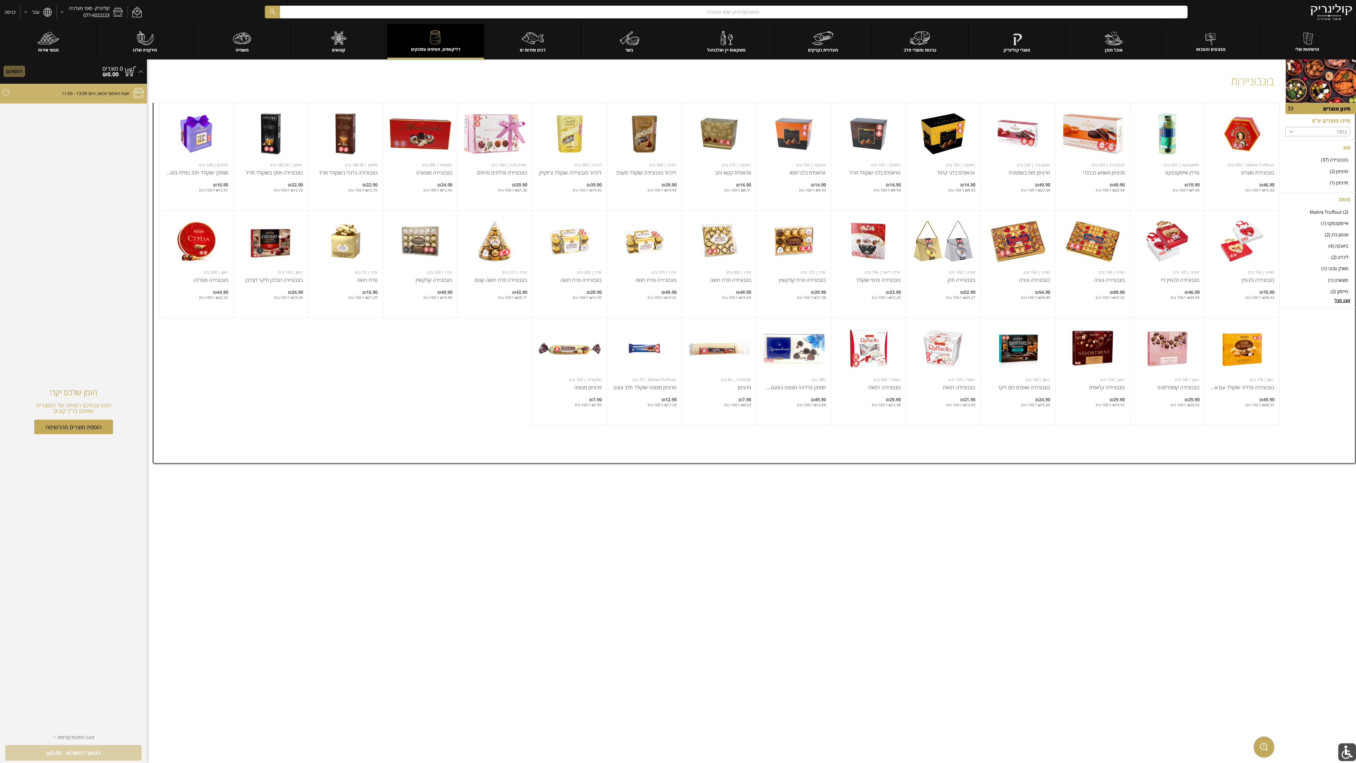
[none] (1242, 156)
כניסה (10, 12)
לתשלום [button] (14, 71)
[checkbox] (1317, 160)
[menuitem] (1307, 41)
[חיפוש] (272, 12)
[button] (137, 12)
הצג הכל (1342, 300)
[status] (112, 68)
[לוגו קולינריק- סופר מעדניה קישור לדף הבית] (1331, 12)
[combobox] (726, 12)
